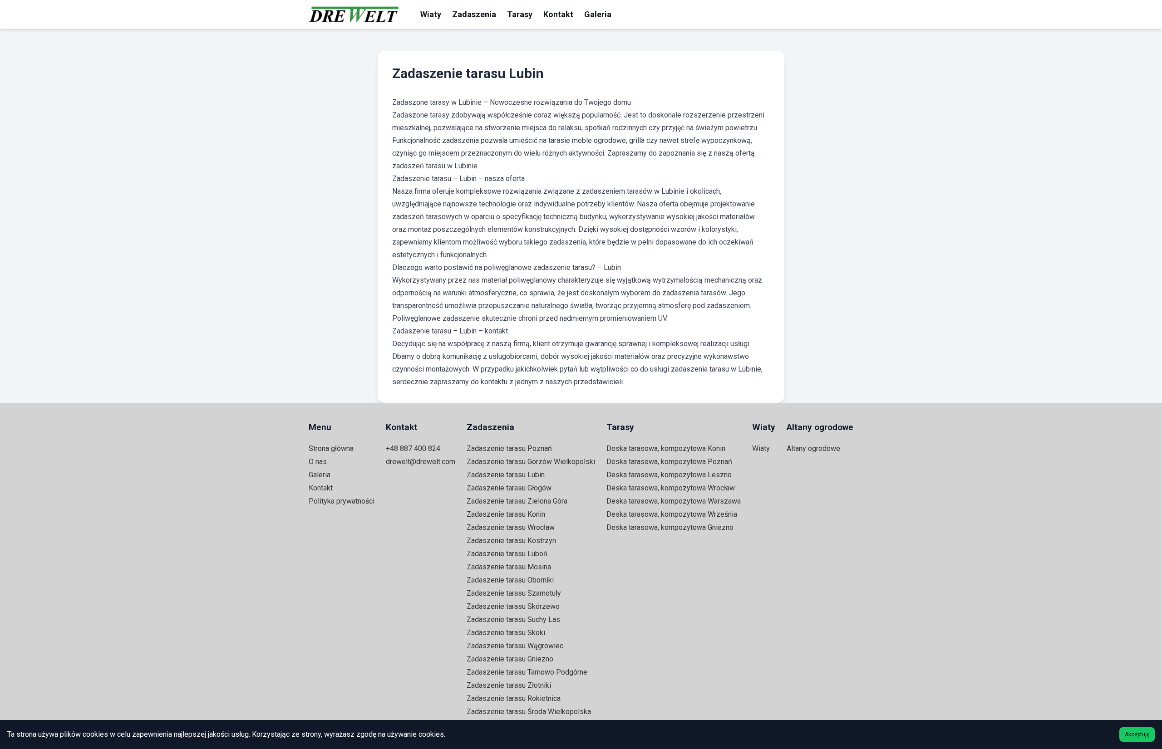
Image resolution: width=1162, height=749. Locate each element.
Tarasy (519, 14)
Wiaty (430, 14)
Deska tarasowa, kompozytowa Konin (665, 448)
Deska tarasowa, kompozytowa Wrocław (670, 488)
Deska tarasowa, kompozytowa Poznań (669, 461)
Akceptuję (1137, 734)
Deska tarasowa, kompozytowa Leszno (669, 474)
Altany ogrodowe (813, 448)
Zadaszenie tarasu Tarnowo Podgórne (527, 672)
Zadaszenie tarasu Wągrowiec (515, 645)
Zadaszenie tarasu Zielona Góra (517, 501)
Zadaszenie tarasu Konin (506, 514)
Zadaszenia (474, 14)
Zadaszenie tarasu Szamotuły (514, 593)
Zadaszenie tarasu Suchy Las (513, 619)
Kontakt (558, 14)
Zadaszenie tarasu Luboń (507, 553)
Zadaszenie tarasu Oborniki (510, 580)
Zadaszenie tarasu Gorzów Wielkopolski (531, 461)
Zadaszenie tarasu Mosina (509, 567)
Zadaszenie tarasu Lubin (506, 474)
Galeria (597, 14)
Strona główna (331, 448)
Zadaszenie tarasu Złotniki (509, 685)
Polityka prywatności (341, 501)
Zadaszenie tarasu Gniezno (510, 659)
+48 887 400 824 (413, 448)
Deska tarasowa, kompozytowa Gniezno (670, 527)
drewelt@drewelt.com (420, 461)
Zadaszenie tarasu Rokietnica (514, 698)
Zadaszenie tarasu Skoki (506, 632)
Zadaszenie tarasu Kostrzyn (511, 540)
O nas (318, 461)
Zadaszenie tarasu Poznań (509, 448)
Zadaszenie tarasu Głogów (509, 488)
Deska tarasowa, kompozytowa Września (671, 514)
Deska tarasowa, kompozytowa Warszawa (673, 501)
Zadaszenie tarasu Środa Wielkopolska (529, 711)
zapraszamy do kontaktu (468, 381)
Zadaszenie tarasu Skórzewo (513, 606)
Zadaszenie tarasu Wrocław (511, 527)
